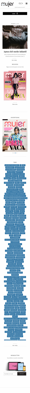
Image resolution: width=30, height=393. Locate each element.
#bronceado (22, 215)
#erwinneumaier (11, 288)
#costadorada (18, 252)
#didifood (12, 270)
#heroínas (16, 320)
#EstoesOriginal (18, 290)
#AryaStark (11, 187)
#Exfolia (11, 292)
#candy (21, 222)
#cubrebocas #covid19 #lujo (15, 259)
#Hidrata (22, 320)
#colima (22, 239)
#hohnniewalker (11, 325)
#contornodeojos (15, 246)
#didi (22, 268)
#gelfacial (13, 309)
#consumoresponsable (15, 244)
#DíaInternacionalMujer (12, 268)
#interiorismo (18, 336)
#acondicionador (10, 169)
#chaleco (8, 233)
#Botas (22, 211)
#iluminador (18, 329)
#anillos (23, 182)
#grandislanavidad (15, 312)
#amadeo (21, 176)
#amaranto (7, 178)
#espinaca (9, 290)
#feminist (9, 301)
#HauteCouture (21, 314)
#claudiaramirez (15, 237)
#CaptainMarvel (19, 224)
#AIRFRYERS (19, 171)
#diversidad (15, 274)
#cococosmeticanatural (12, 239)
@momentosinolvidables (12, 165)
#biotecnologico (10, 204)
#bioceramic (20, 202)
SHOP (14, 13)
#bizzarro (14, 206)
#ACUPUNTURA (20, 169)
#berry (8, 202)
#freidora (22, 305)
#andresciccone (9, 182)
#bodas (13, 209)
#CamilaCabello (10, 220)
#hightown (16, 323)
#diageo (19, 263)
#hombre (20, 325)
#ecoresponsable (21, 281)
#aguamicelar (11, 171)
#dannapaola (10, 261)
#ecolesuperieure (9, 281)
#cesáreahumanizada (18, 231)
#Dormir (23, 277)
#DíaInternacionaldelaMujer (15, 266)
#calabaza (23, 217)
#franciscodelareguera (11, 305)
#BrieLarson (13, 215)
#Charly (22, 233)
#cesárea (8, 231)
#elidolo (9, 283)
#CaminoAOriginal (12, 222)
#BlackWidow (22, 206)
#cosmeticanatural (19, 250)
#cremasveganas (10, 257)
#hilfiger (22, 323)
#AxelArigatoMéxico (12, 189)
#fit (22, 301)
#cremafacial (20, 255)
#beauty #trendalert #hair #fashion (15, 193)
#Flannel (14, 303)
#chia (11, 235)
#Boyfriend (9, 213)
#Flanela (8, 303)
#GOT (6, 312)
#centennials (14, 228)
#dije (18, 270)
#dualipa (10, 279)
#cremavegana (20, 257)
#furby (17, 307)
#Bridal (7, 215)
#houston (11, 329)
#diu (21, 272)
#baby (21, 189)
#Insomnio (10, 336)
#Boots (16, 211)
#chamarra (15, 233)
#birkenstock (20, 204)
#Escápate (20, 288)
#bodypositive (20, 209)
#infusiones (19, 334)
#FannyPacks (22, 296)
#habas (23, 312)
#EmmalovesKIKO (18, 283)
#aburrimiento (10, 167)
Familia (15, 23)
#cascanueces (21, 226)
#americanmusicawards (15, 180)
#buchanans (7, 217)
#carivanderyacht (10, 226)
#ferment (16, 301)
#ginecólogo (21, 309)
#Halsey (13, 314)
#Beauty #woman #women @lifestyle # (15, 195)
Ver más (14, 60)
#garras (7, 309)
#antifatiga (10, 185)
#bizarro (6, 206)
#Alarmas (8, 174)
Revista (15, 104)
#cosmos (10, 252)
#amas (13, 178)
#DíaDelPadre (12, 263)
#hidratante (8, 323)
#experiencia (18, 292)
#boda (7, 209)
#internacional (15, 338)
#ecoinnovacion (18, 279)
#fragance (21, 303)
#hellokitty (8, 320)
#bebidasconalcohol (11, 200)
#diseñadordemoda (13, 272)
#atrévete (19, 187)
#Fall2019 (14, 296)
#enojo (23, 285)
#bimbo (14, 202)
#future (23, 307)
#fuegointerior (9, 307)
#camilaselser (20, 220)
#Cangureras (10, 224)
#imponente (8, 331)
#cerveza (22, 228)
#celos (7, 228)
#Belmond (21, 200)
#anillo (17, 182)
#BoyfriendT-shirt (19, 213)
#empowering (8, 285)
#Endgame (16, 285)
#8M (24, 165)
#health (15, 316)
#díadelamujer (19, 261)
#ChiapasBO (17, 235)
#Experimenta (11, 294)
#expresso (19, 294)
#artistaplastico (18, 185)
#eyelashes (7, 296)
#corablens (9, 250)
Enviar (22, 373)
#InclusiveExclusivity (19, 331)
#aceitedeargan (20, 167)
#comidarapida (15, 241)
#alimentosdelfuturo (12, 176)
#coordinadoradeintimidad (15, 248)
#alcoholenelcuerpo (18, 174)
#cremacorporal (10, 255)
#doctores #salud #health (12, 277)
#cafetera (15, 217)
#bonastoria (9, 211)
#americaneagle (21, 178)
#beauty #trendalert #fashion (15, 191)
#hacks (7, 314)
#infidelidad (11, 334)
